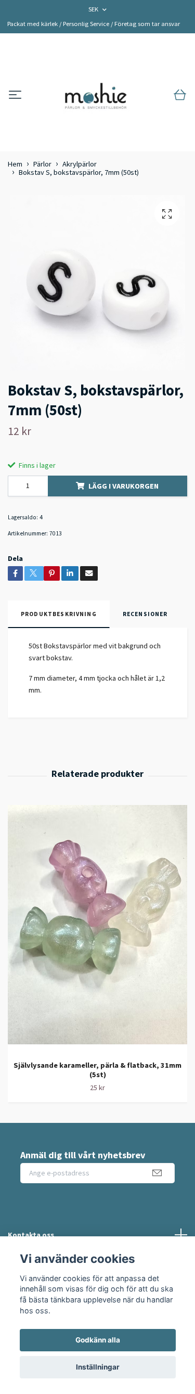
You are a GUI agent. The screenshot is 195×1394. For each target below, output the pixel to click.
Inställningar (98, 1367)
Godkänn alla (97, 1340)
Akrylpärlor (79, 164)
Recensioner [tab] (145, 614)
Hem (15, 164)
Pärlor (42, 164)
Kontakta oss (31, 1234)
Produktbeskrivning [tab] (59, 614)
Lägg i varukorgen (123, 486)
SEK (94, 9)
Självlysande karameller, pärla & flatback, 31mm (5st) (97, 1070)
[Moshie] (96, 95)
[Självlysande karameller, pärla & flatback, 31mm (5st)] (97, 928)
